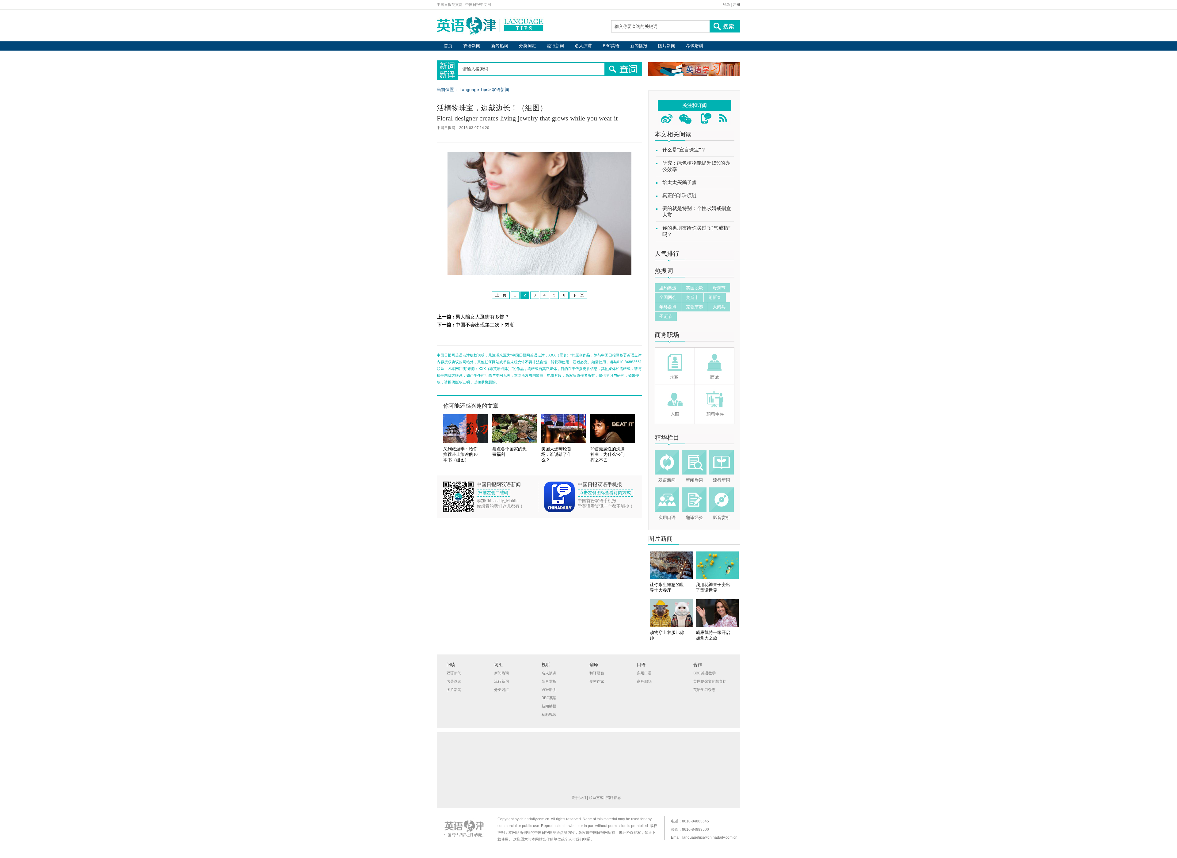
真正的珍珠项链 (679, 195)
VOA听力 (549, 690)
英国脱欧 (694, 287)
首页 (448, 46)
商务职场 (667, 334)
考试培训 (694, 46)
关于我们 (578, 797)
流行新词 (555, 46)
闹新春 (714, 297)
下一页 (578, 295)
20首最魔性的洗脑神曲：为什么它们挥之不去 (607, 454)
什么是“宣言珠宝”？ (684, 149)
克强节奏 (694, 306)
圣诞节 (665, 316)
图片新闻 (666, 46)
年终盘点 (667, 306)
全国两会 (667, 297)
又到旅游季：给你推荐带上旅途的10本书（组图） (460, 454)
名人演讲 (583, 46)
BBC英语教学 (704, 673)
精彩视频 (549, 714)
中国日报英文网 (450, 4)
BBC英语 (611, 46)
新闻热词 (499, 46)
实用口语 (667, 517)
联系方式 (596, 797)
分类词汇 (527, 46)
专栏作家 (596, 681)
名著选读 (454, 681)
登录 (726, 4)
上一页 (500, 295)
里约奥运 (667, 287)
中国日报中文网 (478, 4)
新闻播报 (638, 46)
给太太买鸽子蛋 (679, 182)
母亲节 (719, 287)
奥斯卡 (692, 297)
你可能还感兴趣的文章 (470, 406)
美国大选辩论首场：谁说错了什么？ (556, 454)
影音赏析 (721, 517)
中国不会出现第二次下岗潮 (484, 324)
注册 (736, 4)
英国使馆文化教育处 (709, 681)
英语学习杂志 (704, 690)
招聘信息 (613, 797)
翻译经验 (694, 517)
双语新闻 (471, 46)
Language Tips (473, 89)
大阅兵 (719, 306)
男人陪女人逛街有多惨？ (482, 316)
